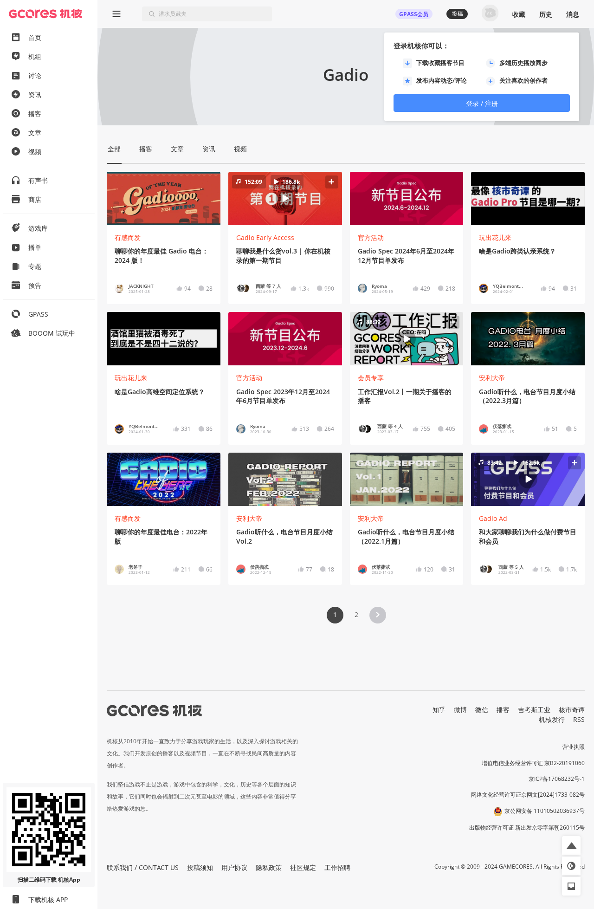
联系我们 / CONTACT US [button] (143, 867)
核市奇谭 (572, 709)
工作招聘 (337, 867)
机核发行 (552, 719)
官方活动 (371, 237)
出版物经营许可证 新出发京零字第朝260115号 (527, 827)
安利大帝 (492, 377)
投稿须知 (200, 867)
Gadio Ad (493, 518)
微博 (460, 709)
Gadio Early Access (265, 237)
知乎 (439, 709)
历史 (545, 14)
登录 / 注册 (482, 103)
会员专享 (371, 377)
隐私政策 (269, 867)
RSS (579, 719)
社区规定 (303, 867)
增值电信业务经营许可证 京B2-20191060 (533, 763)
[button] (285, 198)
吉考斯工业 (534, 709)
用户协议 (234, 867)
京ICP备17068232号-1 (557, 779)
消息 (572, 14)
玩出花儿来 (495, 237)
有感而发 (128, 237)
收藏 (518, 14)
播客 (503, 709)
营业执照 (573, 747)
